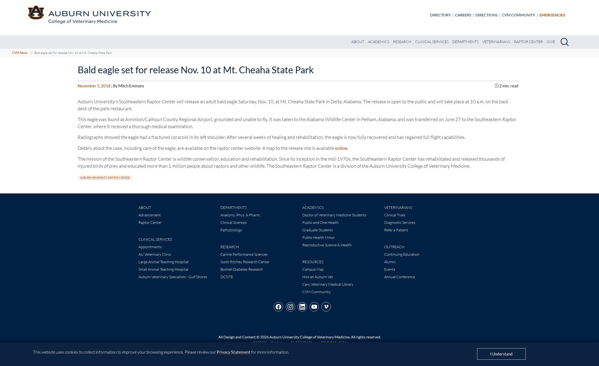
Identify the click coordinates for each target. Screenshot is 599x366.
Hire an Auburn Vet (317, 276)
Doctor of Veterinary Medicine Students (334, 215)
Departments (465, 41)
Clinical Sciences (233, 222)
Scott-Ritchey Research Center (245, 261)
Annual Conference (399, 276)
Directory (440, 15)
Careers (463, 15)
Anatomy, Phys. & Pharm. (240, 215)
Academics (378, 41)
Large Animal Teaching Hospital (164, 261)
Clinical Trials (394, 215)
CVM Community (518, 15)
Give (551, 41)
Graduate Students (317, 230)
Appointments (150, 246)
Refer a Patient (396, 230)
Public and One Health (320, 222)
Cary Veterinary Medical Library (327, 284)
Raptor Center (528, 41)
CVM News (20, 53)
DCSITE (226, 276)
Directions (486, 15)
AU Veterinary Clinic (155, 254)
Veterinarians (496, 41)
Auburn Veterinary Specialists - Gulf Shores (173, 276)
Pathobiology (231, 230)
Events (389, 269)
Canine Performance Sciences (244, 254)
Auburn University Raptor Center (105, 177)
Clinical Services (432, 41)
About (357, 41)
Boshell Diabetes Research (241, 269)
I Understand (501, 353)
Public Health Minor (318, 237)
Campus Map (313, 269)
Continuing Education (402, 254)
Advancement (150, 215)
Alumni (390, 261)
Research (402, 41)
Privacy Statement (233, 352)
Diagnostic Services (399, 222)
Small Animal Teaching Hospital (163, 269)
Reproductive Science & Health (327, 245)
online (341, 148)
